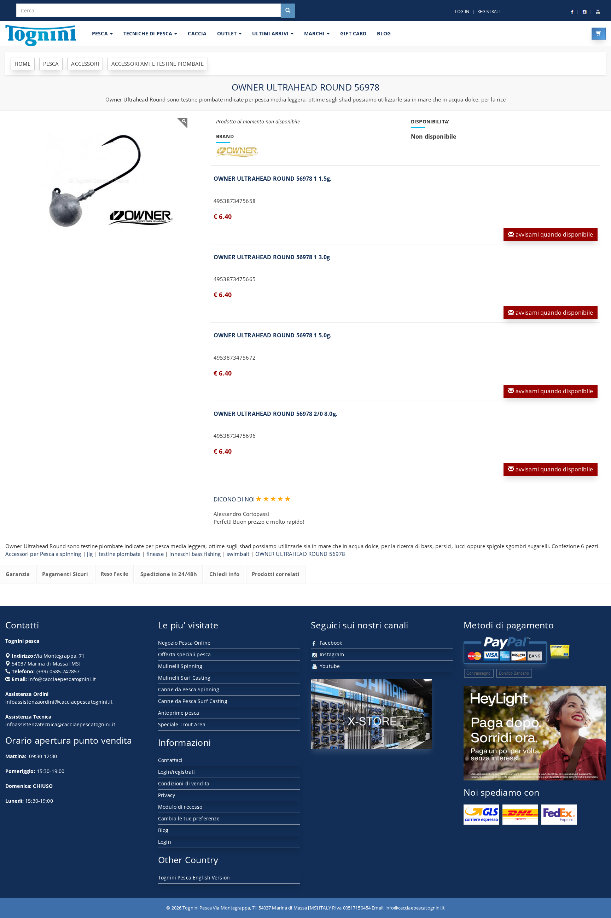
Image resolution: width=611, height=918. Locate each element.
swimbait (238, 553)
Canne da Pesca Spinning (188, 689)
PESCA (100, 33)
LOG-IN (462, 11)
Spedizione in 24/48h (168, 573)
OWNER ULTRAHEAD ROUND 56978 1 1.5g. (273, 178)
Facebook (330, 642)
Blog (163, 830)
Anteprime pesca (178, 712)
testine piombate (119, 553)
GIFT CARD (353, 33)
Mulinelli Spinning (180, 666)
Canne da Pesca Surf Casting (192, 701)
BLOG (384, 33)
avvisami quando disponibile (553, 234)
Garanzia (18, 573)
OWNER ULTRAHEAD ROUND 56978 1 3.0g (272, 257)
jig (90, 553)
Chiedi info (224, 573)
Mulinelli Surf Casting (184, 677)
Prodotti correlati (276, 573)
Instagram (331, 654)
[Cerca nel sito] (288, 11)
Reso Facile (114, 573)
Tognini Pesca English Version (194, 877)
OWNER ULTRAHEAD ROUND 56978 (300, 553)
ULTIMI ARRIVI (271, 33)
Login (164, 841)
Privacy (166, 795)
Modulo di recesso (180, 806)
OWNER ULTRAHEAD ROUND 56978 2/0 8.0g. (276, 414)
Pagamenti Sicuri (65, 573)
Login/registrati (176, 771)
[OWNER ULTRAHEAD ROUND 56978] (99, 181)
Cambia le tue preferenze (189, 818)
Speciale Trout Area (181, 724)
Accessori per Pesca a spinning (43, 553)
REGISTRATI (488, 11)
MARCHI (315, 33)
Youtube (329, 666)
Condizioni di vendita (183, 783)
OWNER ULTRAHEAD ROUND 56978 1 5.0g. (273, 335)
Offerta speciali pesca (184, 654)
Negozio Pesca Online (184, 642)
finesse (155, 553)
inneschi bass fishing (195, 553)
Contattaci (170, 760)
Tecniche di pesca (148, 33)
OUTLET (227, 33)
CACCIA (197, 33)
